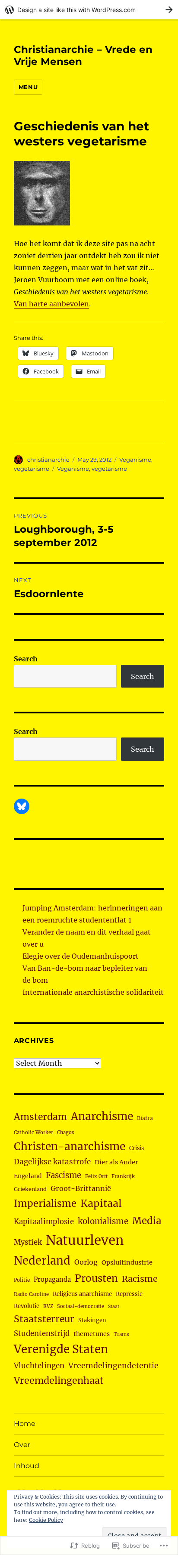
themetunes (91, 1334)
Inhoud (26, 1466)
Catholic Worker (33, 1132)
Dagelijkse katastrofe (52, 1161)
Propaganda (52, 1279)
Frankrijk (123, 1176)
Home (24, 1423)
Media (146, 1221)
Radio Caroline (31, 1294)
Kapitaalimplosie (44, 1221)
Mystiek (28, 1242)
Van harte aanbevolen (51, 303)
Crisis (136, 1148)
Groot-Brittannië (81, 1188)
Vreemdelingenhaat (59, 1380)
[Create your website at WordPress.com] (89, 9)
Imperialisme (45, 1203)
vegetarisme (31, 468)
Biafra (145, 1118)
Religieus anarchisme (82, 1294)
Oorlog (86, 1262)
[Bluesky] (21, 806)
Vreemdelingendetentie (113, 1365)
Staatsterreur (44, 1319)
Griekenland (30, 1189)
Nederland (42, 1261)
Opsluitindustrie (127, 1262)
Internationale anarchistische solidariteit (93, 992)
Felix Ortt (96, 1176)
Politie (22, 1280)
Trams (121, 1334)
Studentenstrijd (42, 1333)
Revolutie (26, 1306)
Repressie (129, 1294)
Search (26, 658)
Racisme (140, 1279)
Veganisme (135, 459)
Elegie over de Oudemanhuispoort (80, 956)
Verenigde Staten (61, 1349)
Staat (113, 1306)
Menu (28, 86)
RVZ (48, 1306)
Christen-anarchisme (69, 1146)
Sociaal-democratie (80, 1306)
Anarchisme (102, 1116)
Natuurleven (85, 1240)
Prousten (96, 1278)
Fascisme (63, 1175)
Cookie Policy (46, 1520)
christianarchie (48, 459)
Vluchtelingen (39, 1365)
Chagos (65, 1132)
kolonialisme (103, 1221)
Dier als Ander (116, 1162)
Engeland (28, 1176)
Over (22, 1445)
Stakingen (92, 1320)
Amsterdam (40, 1117)
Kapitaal (101, 1203)
